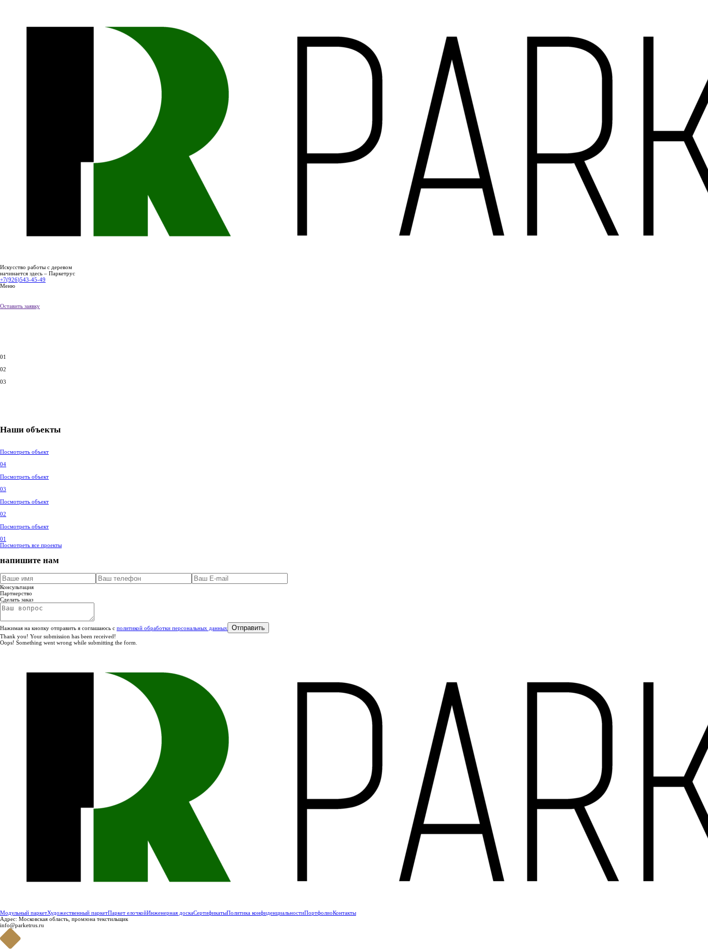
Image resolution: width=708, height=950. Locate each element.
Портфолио (318, 913)
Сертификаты (209, 913)
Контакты (344, 913)
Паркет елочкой (127, 913)
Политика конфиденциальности (265, 913)
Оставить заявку (20, 306)
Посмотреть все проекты (31, 545)
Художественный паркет (77, 913)
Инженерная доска (170, 913)
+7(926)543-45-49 (23, 279)
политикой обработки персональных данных (172, 628)
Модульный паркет (23, 913)
